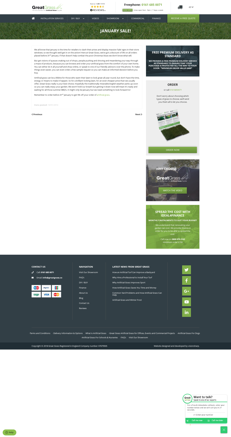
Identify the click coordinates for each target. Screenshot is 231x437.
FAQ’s (81, 277)
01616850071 (176, 89)
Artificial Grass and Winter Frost (127, 300)
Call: (45, 272)
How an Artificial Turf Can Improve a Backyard (133, 272)
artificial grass (103, 94)
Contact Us (84, 303)
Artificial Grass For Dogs (189, 333)
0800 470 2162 (178, 239)
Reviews (83, 308)
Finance (82, 287)
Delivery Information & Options (68, 333)
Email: (49, 277)
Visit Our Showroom (88, 272)
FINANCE (156, 18)
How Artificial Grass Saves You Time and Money (134, 287)
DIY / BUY (75, 18)
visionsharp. (193, 346)
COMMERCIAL (137, 18)
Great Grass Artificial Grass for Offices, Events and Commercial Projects (142, 333)
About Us (83, 292)
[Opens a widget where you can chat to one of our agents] (9, 432)
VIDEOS (95, 18)
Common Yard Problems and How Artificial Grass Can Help (137, 293)
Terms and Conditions (40, 333)
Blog (81, 298)
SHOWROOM (113, 18)
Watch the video (172, 190)
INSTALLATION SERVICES (52, 18)
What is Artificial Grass (96, 333)
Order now (172, 149)
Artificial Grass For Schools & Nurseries (100, 337)
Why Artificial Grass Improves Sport (128, 282)
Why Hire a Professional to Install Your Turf (132, 277)
